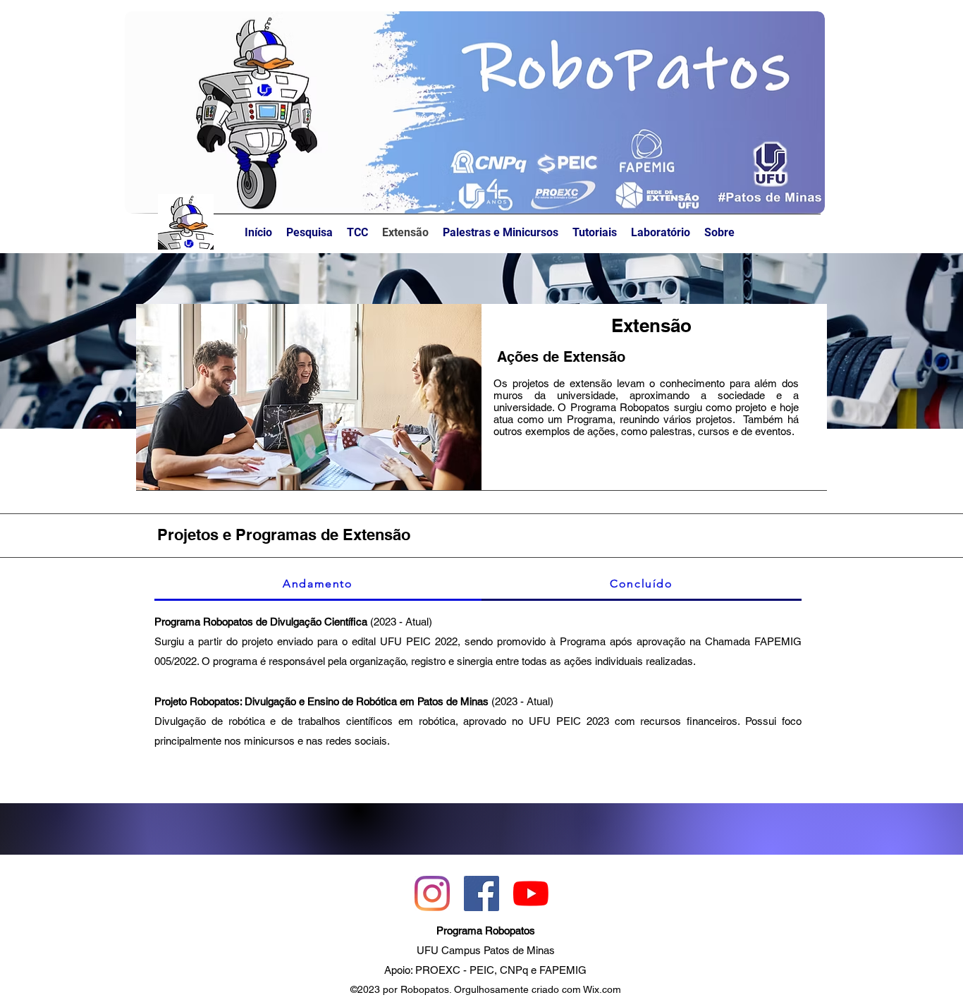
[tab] (318, 584)
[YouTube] (530, 893)
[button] (719, 232)
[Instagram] (432, 893)
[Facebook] (481, 893)
